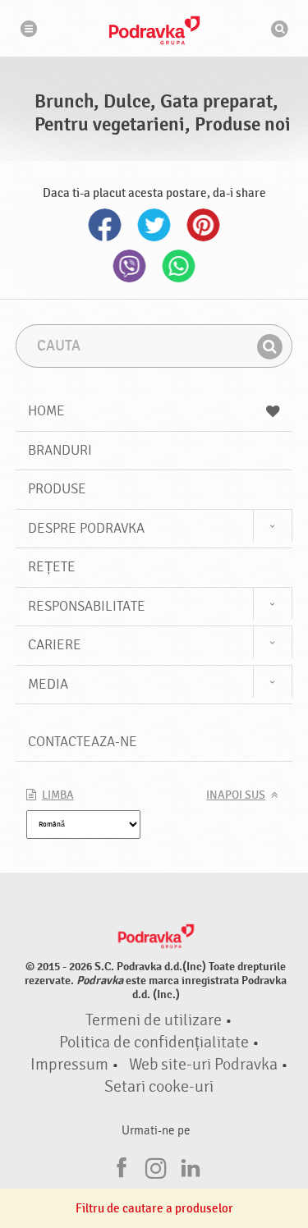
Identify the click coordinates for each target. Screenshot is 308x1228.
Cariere (54, 645)
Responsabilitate (86, 606)
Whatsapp (179, 266)
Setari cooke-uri (159, 1087)
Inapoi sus (235, 795)
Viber (129, 266)
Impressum (69, 1065)
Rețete (52, 567)
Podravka (154, 30)
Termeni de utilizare (153, 1020)
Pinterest (203, 224)
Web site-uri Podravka (203, 1065)
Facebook (105, 224)
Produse (57, 489)
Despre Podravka (86, 528)
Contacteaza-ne (82, 741)
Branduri (60, 450)
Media (48, 684)
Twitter (154, 224)
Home (46, 411)
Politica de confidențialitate (154, 1042)
